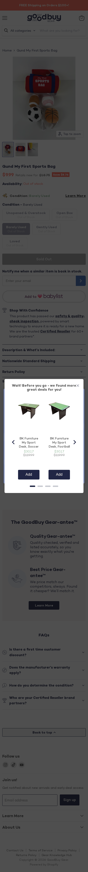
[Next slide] (74, 442)
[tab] (32, 486)
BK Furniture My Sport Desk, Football (59, 442)
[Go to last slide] (13, 442)
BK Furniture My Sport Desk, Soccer (29, 442)
